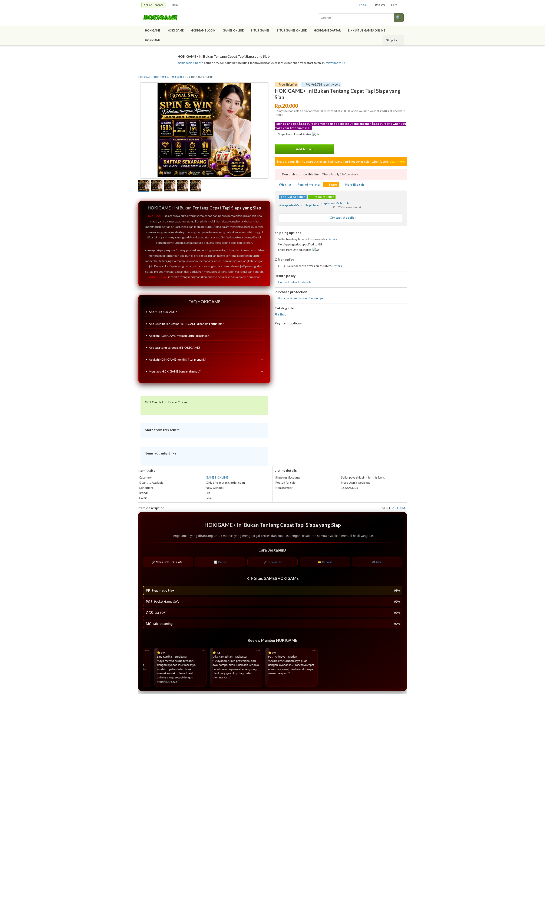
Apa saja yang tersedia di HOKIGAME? (174, 347)
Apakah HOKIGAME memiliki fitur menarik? (177, 359)
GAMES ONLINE (233, 30)
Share (333, 184)
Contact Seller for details (294, 282)
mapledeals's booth (190, 63)
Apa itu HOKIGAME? (163, 312)
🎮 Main (377, 562)
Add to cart (304, 149)
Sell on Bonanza (154, 5)
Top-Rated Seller (293, 197)
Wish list (285, 184)
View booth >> (336, 63)
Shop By (391, 40)
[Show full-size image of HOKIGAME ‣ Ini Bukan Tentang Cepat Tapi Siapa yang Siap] (204, 130)
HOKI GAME (176, 30)
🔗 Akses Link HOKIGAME (168, 562)
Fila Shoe (280, 314)
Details (332, 239)
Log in (363, 5)
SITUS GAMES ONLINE (292, 30)
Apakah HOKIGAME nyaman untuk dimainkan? (180, 335)
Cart (394, 5)
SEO (385, 508)
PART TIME (399, 508)
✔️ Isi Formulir (272, 562)
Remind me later (309, 184)
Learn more (397, 161)
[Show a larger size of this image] (143, 186)
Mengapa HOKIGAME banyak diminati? (175, 371)
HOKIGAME (152, 30)
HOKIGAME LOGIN (203, 30)
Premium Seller (323, 197)
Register (380, 5)
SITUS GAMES (260, 30)
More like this (354, 184)
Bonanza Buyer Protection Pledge (300, 298)
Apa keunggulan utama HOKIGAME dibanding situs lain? (186, 323)
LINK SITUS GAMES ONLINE (366, 30)
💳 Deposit (325, 562)
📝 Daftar (220, 562)
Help (175, 5)
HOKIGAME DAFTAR (327, 30)
